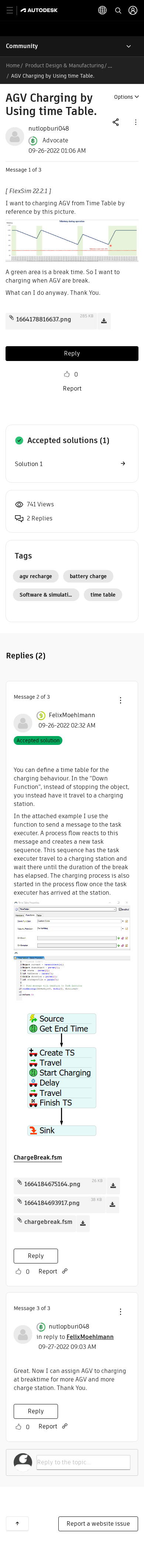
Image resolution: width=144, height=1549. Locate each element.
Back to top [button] (17, 1523)
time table (103, 594)
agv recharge (36, 576)
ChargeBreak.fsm (38, 1157)
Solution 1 (28, 464)
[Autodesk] (40, 10)
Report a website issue (98, 1523)
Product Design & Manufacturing (64, 65)
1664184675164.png (52, 1184)
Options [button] (123, 97)
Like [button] (67, 374)
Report (72, 388)
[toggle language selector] (102, 10)
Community (22, 46)
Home (13, 65)
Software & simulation (47, 594)
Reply (72, 353)
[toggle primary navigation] (14, 10)
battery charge (88, 576)
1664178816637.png (43, 319)
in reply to (75, 1337)
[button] (135, 122)
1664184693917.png (52, 1203)
